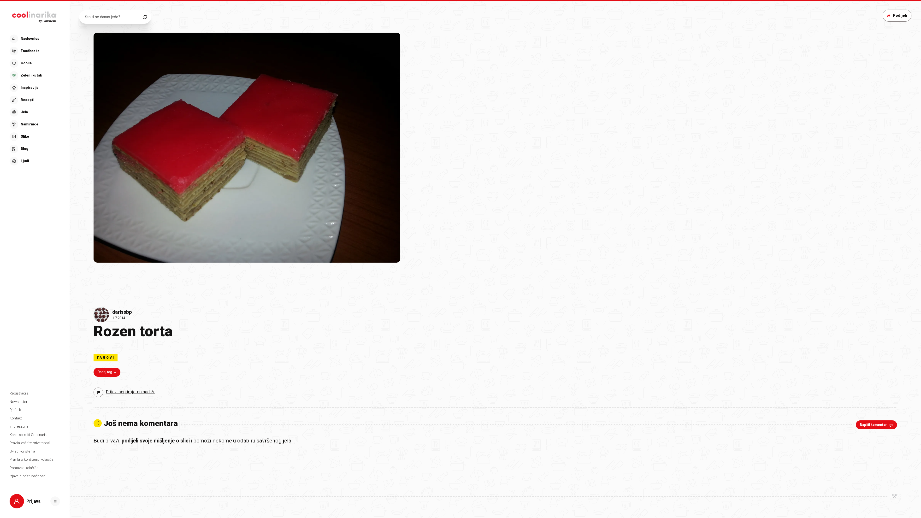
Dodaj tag (105, 372)
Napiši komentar (873, 425)
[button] (34, 100)
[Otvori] (55, 501)
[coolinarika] (34, 16)
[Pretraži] (145, 17)
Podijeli (900, 15)
